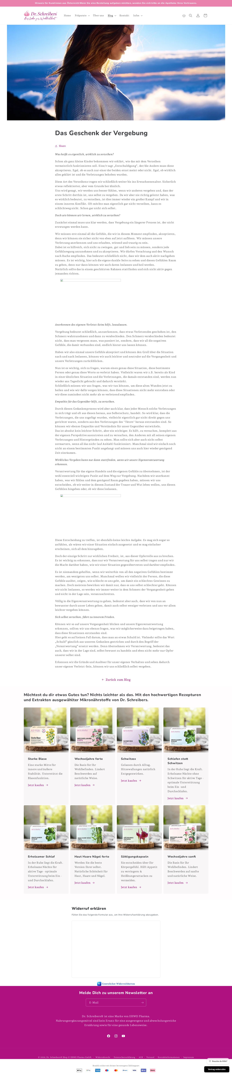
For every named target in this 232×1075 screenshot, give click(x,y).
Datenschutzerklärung (124, 1057)
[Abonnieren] (142, 1002)
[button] (82, 15)
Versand (150, 1057)
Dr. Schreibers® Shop (57, 1057)
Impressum (188, 1057)
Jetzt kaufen (36, 785)
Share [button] (62, 146)
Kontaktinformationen (169, 1057)
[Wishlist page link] (184, 15)
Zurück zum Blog (118, 679)
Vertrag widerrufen (217, 1069)
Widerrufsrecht (102, 1057)
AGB (141, 1057)
